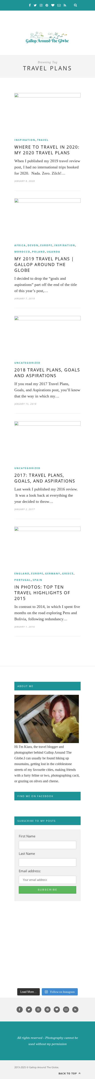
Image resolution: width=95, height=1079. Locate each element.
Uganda (53, 251)
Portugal (22, 579)
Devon (33, 245)
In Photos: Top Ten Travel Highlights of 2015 (42, 592)
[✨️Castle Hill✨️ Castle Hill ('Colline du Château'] (12, 962)
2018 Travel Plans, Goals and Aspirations (47, 372)
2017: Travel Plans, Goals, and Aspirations (44, 478)
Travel (43, 140)
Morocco (22, 251)
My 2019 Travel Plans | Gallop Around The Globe (44, 264)
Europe (46, 245)
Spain (37, 579)
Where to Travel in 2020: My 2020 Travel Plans (47, 150)
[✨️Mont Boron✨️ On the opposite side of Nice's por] (12, 946)
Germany (52, 573)
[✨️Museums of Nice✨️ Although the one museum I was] (12, 977)
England (21, 573)
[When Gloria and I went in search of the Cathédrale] (12, 931)
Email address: (30, 871)
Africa (20, 245)
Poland (38, 251)
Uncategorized (27, 362)
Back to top (68, 1073)
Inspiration (24, 140)
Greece (68, 573)
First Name (27, 836)
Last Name (27, 853)
